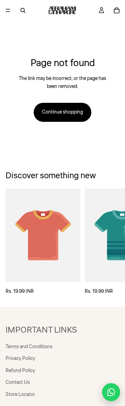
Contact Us (18, 382)
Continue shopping (62, 112)
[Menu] (8, 10)
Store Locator (20, 394)
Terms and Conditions (29, 346)
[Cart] (116, 10)
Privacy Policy (20, 358)
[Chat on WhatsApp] (111, 392)
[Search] (23, 10)
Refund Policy (20, 370)
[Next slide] (111, 242)
